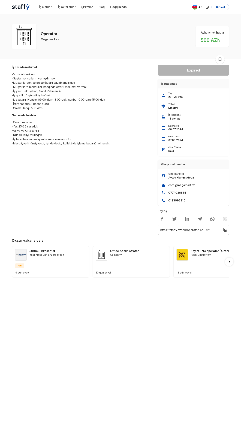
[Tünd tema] (207, 7)
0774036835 (177, 192)
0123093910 (176, 200)
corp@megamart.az (181, 185)
